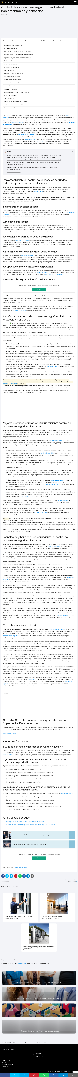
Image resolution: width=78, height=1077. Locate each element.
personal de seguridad (53, 484)
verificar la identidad (47, 453)
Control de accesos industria (15, 165)
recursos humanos (52, 366)
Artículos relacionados (13, 172)
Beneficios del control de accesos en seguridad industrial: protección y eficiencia (31, 157)
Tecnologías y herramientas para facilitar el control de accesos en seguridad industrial (33, 162)
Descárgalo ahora (9, 733)
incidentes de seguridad (11, 636)
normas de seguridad (43, 272)
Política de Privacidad (38, 1055)
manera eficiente (54, 546)
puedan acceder (17, 122)
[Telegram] (28, 876)
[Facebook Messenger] (7, 876)
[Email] (32, 876)
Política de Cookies (38, 1056)
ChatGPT (39, 289)
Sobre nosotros (6, 1060)
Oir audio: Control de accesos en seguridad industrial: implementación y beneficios (32, 167)
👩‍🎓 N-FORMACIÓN (9, 2)
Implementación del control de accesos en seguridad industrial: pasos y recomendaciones (34, 155)
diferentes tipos (63, 500)
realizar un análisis (40, 513)
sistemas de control (22, 240)
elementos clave (67, 793)
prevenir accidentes (10, 388)
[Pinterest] (15, 876)
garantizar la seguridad (57, 629)
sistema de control (19, 311)
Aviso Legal (38, 1053)
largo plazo (32, 679)
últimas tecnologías (27, 496)
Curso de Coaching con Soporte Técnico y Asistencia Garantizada (17, 881)
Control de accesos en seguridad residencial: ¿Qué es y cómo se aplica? (31, 825)
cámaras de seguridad (58, 480)
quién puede (38, 191)
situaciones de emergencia (54, 274)
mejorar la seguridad (64, 615)
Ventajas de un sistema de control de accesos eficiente (25, 822)
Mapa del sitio (5, 1066)
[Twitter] (11, 876)
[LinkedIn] (24, 876)
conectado (22, 964)
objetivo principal (9, 755)
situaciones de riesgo (57, 440)
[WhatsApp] (20, 876)
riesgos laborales (30, 139)
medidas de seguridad (10, 384)
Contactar (4, 1062)
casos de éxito (40, 141)
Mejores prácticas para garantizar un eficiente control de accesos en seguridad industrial (34, 160)
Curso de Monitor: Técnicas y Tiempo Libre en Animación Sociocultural (60, 881)
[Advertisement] (39, 26)
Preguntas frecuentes (13, 169)
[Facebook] (3, 876)
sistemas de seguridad (26, 135)
